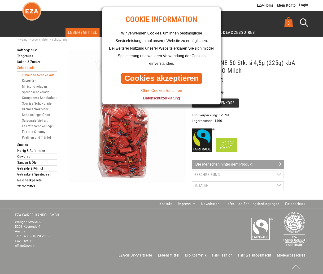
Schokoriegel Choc (36, 115)
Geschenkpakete (29, 180)
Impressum (187, 204)
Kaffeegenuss (27, 50)
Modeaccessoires (236, 32)
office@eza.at (25, 246)
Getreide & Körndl (30, 168)
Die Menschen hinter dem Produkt (223, 164)
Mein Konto (286, 5)
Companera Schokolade (39, 98)
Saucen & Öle (26, 162)
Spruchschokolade (35, 92)
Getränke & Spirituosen (34, 174)
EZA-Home (265, 5)
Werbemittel (26, 186)
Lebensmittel (82, 32)
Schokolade (59, 39)
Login (303, 5)
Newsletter (210, 204)
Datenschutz (295, 204)
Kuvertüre (29, 81)
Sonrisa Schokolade (37, 103)
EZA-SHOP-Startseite (135, 255)
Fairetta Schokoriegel (38, 126)
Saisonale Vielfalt (35, 120)
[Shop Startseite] (31, 15)
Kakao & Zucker (28, 62)
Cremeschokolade (35, 109)
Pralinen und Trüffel (36, 137)
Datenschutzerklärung (161, 98)
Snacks (22, 145)
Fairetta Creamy (33, 132)
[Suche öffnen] (304, 22)
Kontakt (165, 204)
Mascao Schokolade (40, 75)
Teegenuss (25, 56)
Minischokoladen (34, 86)
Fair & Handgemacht (254, 255)
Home (23, 39)
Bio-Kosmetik (196, 255)
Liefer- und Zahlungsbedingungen (252, 204)
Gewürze (23, 156)
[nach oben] (296, 267)
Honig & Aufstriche (31, 151)
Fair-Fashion (222, 255)
